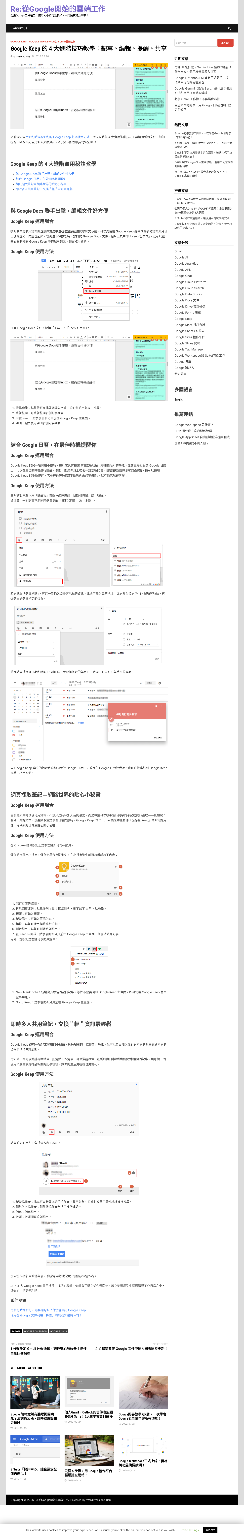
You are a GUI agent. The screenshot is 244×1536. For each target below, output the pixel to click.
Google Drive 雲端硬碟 (189, 306)
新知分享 (180, 374)
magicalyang (23, 56)
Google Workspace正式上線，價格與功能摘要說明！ (143, 1463)
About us (20, 28)
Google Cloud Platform (190, 282)
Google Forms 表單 (187, 312)
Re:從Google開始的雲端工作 (58, 8)
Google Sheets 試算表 (189, 331)
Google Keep (18, 41)
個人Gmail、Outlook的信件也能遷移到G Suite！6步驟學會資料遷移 (89, 1414)
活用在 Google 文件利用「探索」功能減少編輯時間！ (46, 1315)
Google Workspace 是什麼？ (194, 425)
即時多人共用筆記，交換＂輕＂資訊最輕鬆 (44, 189)
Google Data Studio (188, 294)
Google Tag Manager (189, 349)
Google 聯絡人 (184, 368)
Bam (109, 1500)
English (179, 399)
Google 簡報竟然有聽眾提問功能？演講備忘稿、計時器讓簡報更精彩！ (33, 1418)
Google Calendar (35, 1331)
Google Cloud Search (189, 288)
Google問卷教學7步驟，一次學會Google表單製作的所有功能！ (142, 1416)
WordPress (93, 1500)
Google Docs (58, 1331)
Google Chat (183, 276)
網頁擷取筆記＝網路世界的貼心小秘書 (41, 184)
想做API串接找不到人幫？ (191, 443)
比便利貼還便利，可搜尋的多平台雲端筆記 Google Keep (48, 1310)
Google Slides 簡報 (187, 343)
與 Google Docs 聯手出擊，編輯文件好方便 (45, 174)
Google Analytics (186, 263)
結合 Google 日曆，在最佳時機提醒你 (41, 179)
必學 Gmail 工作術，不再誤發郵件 (197, 99)
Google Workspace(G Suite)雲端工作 (52, 41)
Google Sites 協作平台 (189, 337)
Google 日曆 (182, 361)
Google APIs (182, 269)
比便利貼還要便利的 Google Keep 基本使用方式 (57, 137)
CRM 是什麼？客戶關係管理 (193, 431)
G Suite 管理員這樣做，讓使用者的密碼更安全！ (203, 218)
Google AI (181, 257)
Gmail (178, 251)
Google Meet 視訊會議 (189, 325)
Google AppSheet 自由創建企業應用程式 (202, 437)
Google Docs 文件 (186, 300)
